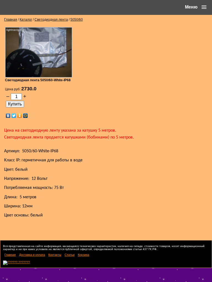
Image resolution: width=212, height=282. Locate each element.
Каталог (26, 19)
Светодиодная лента (51, 19)
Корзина (83, 254)
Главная (10, 19)
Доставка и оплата (32, 254)
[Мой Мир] (25, 115)
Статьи (70, 254)
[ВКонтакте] (8, 115)
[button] (195, 7)
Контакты (54, 254)
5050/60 (76, 19)
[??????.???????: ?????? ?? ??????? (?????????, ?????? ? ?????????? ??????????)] (16, 263)
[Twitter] (14, 115)
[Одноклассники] (20, 115)
